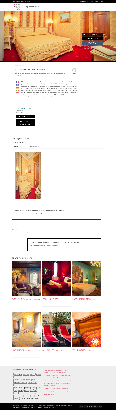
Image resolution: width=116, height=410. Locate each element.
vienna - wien (34, 398)
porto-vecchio (22, 393)
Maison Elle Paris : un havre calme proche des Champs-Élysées (57, 393)
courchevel (16, 379)
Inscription (83, 1)
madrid (15, 387)
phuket (15, 393)
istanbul (30, 382)
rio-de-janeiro (35, 393)
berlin (15, 377)
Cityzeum (39, 407)
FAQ (21, 405)
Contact (31, 405)
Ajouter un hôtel (99, 1)
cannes (37, 377)
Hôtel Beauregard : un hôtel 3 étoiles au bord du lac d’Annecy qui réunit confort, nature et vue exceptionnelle (57, 383)
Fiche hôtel (26, 275)
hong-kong (24, 382)
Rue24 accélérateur (49, 407)
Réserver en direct (26, 271)
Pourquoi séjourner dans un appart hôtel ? (56, 388)
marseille (34, 387)
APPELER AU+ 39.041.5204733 (92, 43)
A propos (91, 1)
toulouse (23, 398)
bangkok (32, 374)
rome (15, 395)
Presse (25, 405)
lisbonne (23, 385)
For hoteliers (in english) (64, 405)
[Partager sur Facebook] (85, 47)
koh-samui (16, 385)
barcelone (38, 374)
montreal (20, 390)
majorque (21, 387)
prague (29, 393)
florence (28, 379)
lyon (38, 385)
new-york (26, 390)
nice (31, 390)
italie (16, 66)
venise (22, 66)
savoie (32, 395)
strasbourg (16, 398)
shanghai (38, 395)
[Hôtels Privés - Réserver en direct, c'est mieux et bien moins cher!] (18, 7)
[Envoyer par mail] (91, 47)
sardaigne (27, 395)
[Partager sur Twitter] (88, 47)
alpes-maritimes (18, 374)
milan (15, 390)
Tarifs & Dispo (92, 38)
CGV (36, 405)
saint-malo (20, 395)
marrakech (27, 387)
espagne (23, 379)
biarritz (20, 377)
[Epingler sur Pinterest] (94, 47)
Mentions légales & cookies (46, 405)
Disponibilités (26, 116)
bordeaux (25, 377)
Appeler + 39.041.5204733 (25, 122)
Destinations (34, 7)
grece (33, 379)
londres (28, 385)
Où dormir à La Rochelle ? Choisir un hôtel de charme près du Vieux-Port (57, 376)
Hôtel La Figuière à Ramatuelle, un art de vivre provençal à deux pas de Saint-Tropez (57, 371)
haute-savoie (17, 382)
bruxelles (31, 377)
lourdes (33, 385)
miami (39, 387)
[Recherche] (27, 7)
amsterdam (26, 374)
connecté (27, 214)
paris (35, 390)
